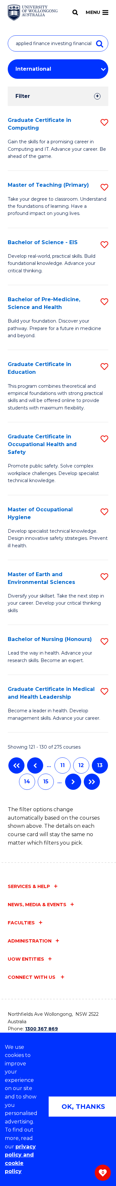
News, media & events (37, 904)
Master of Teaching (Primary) (48, 185)
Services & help (29, 886)
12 (81, 765)
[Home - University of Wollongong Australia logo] (33, 13)
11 (62, 765)
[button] (104, 122)
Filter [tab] (22, 96)
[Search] (75, 12)
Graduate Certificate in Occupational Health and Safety (42, 444)
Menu (93, 12)
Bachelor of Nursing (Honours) (50, 639)
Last (92, 782)
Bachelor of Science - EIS (43, 242)
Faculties (21, 923)
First (16, 765)
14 (27, 781)
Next (73, 782)
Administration (30, 941)
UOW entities (26, 959)
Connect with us (32, 977)
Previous (35, 765)
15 (45, 781)
